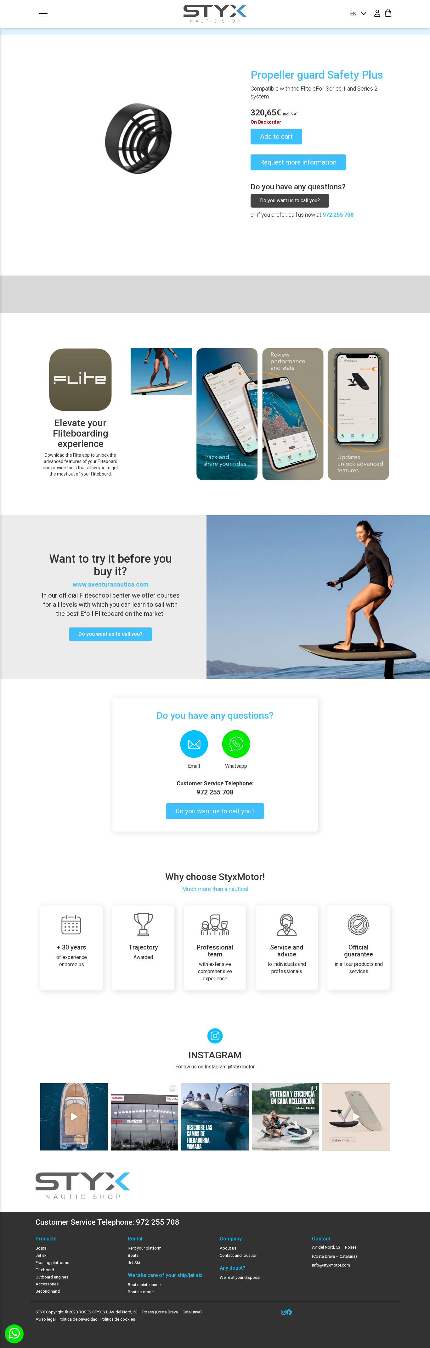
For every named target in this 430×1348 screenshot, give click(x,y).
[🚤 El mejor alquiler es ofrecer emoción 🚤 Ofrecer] (285, 1116)
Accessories (47, 1284)
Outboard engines (52, 1277)
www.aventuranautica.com (110, 584)
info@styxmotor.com (331, 1265)
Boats (41, 1248)
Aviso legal (46, 1319)
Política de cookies (117, 1319)
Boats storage (141, 1292)
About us (228, 1248)
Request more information (298, 162)
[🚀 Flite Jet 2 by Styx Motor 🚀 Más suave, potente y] (356, 1116)
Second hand (48, 1291)
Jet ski (42, 1255)
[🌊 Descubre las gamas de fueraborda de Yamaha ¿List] (215, 1116)
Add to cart (276, 136)
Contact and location (238, 1255)
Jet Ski (134, 1262)
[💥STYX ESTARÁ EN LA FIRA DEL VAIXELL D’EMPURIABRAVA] (74, 1116)
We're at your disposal (240, 1277)
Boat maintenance (144, 1284)
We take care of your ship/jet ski (165, 1275)
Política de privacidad (78, 1319)
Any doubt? (232, 1268)
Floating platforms (52, 1262)
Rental (135, 1239)
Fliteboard (45, 1269)
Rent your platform (144, 1248)
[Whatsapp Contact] (14, 1333)
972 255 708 (338, 214)
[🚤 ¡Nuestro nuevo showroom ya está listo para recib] (144, 1116)
